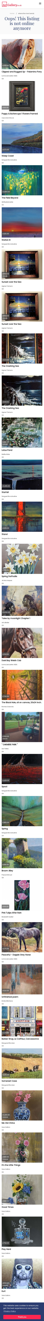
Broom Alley (7, 870)
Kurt (4, 1291)
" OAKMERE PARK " (10, 744)
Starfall (5, 492)
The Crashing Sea (10, 366)
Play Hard (6, 1249)
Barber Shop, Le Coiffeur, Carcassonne (20, 1039)
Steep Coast (8, 155)
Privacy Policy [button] (10, 1311)
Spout (4, 786)
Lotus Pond (7, 450)
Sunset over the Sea (11, 282)
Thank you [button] (22, 1317)
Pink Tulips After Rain (12, 912)
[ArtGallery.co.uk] (17, 4)
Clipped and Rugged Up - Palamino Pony (22, 71)
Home (12, 13)
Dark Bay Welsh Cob (11, 660)
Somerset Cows (9, 1081)
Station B (6, 240)
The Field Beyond (10, 197)
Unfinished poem (10, 997)
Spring (5, 828)
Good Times (8, 1207)
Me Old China (8, 1123)
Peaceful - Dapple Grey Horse (16, 954)
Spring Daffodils (9, 576)
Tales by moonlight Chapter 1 (16, 618)
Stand (5, 534)
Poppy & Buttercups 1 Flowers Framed (20, 113)
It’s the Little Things (11, 1165)
